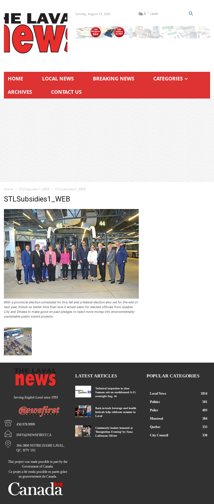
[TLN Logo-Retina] (35, 33)
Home (8, 189)
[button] (191, 13)
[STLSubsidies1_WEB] (71, 297)
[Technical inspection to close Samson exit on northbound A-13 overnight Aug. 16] (83, 392)
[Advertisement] (107, 140)
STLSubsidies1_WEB (34, 189)
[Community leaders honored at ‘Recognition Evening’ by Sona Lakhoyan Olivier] (83, 431)
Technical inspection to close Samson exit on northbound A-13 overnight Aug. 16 (115, 392)
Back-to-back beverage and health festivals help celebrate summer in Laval (115, 412)
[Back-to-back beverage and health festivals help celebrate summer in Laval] (83, 411)
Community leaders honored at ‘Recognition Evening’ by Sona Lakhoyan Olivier (114, 431)
